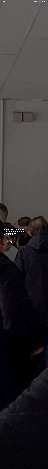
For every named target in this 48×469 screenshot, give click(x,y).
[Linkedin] (39, 1)
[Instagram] (38, 1)
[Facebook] (34, 1)
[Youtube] (36, 1)
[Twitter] (35, 1)
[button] (40, 1)
